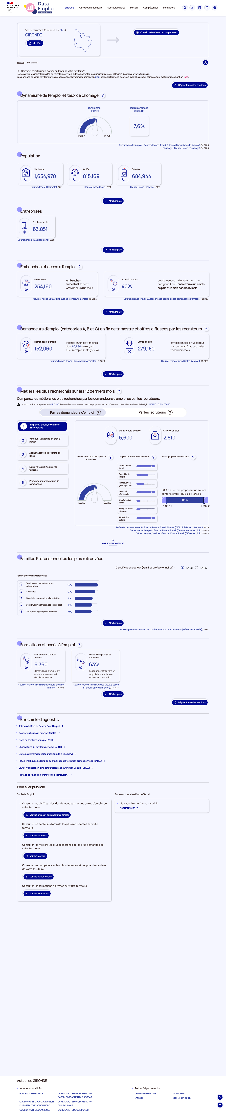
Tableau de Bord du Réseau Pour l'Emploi (39, 726)
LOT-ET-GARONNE (182, 1097)
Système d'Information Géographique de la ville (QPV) (46, 753)
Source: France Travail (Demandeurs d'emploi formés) (41, 686)
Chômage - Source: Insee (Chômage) (181, 147)
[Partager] (220, 1097)
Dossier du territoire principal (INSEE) (38, 732)
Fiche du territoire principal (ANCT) (37, 739)
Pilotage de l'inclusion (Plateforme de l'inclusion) (44, 774)
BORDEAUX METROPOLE (31, 1093)
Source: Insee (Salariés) (142, 186)
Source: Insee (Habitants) (44, 186)
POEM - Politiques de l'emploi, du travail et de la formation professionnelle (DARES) (60, 760)
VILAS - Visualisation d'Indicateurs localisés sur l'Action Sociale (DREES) (54, 767)
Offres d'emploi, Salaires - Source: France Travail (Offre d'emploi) (168, 533)
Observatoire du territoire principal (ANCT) (41, 746)
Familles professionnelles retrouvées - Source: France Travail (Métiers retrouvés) (161, 629)
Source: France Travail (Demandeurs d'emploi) (73, 360)
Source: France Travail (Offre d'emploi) (180, 360)
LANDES (139, 1097)
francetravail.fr (127, 807)
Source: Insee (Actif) (95, 186)
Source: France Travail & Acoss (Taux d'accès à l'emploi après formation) (96, 686)
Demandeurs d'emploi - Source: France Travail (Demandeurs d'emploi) (165, 530)
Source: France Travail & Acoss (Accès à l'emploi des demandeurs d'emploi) (162, 298)
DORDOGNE (178, 1093)
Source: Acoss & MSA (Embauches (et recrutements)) (60, 298)
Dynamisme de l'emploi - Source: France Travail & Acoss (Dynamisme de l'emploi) (159, 145)
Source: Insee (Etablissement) (33, 239)
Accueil (20, 62)
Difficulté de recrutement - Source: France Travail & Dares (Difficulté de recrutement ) (159, 527)
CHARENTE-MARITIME (145, 1093)
